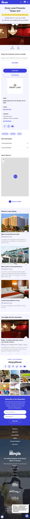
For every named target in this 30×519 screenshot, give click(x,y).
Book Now (15, 70)
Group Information (6, 147)
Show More (15, 62)
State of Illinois (15, 468)
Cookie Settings (15, 476)
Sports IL (15, 429)
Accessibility (15, 435)
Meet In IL (15, 432)
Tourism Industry (15, 441)
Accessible (5, 133)
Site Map (15, 474)
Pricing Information (7, 143)
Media (15, 438)
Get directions (7, 121)
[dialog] (2, 516)
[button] (15, 176)
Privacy (15, 471)
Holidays (13, 133)
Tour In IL (15, 444)
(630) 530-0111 (7, 109)
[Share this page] (16, 23)
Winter (19, 133)
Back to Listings (16, 201)
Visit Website (15, 75)
